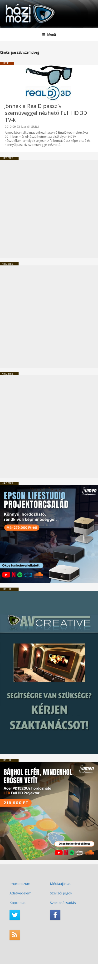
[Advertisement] (49, 209)
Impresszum (20, 883)
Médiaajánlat (60, 883)
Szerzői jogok (61, 893)
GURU (35, 127)
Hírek (5, 63)
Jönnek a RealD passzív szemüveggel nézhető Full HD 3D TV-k (45, 112)
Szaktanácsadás (63, 902)
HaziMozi (15, 3)
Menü (51, 34)
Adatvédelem (20, 893)
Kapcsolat (18, 902)
